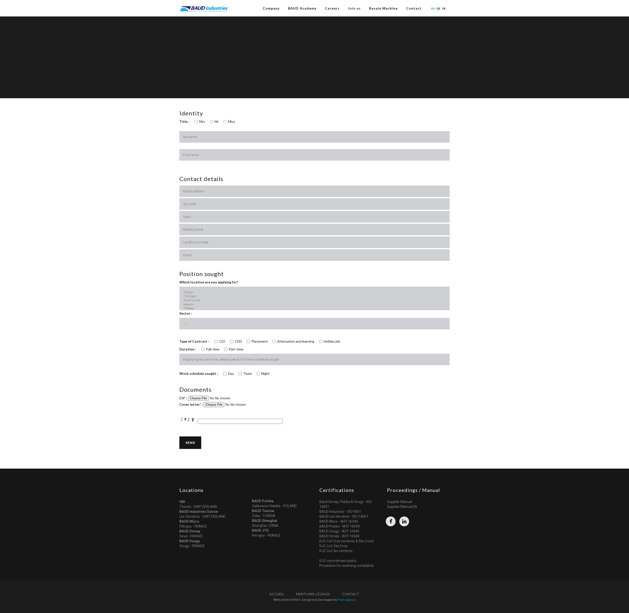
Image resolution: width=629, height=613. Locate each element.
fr (443, 8)
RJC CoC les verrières (336, 551)
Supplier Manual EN (402, 507)
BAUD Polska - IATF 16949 (339, 526)
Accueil (277, 594)
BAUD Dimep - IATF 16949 (339, 536)
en (433, 8)
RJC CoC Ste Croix (333, 546)
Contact (350, 594)
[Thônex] (314, 308)
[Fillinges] (314, 296)
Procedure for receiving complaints (346, 566)
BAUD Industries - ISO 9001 (340, 512)
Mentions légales (313, 594)
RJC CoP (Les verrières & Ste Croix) (346, 541)
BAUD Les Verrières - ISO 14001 (343, 516)
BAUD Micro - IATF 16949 (338, 521)
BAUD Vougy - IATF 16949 (339, 531)
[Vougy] (314, 292)
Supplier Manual (399, 502)
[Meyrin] (314, 305)
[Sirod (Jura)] (314, 300)
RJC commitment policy (338, 561)
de (438, 8)
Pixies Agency (347, 599)
